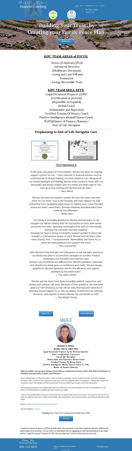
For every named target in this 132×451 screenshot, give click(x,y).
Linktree (37, 409)
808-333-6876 (28, 446)
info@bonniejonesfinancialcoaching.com (41, 404)
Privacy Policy (66, 450)
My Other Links (91, 10)
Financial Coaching (28, 443)
